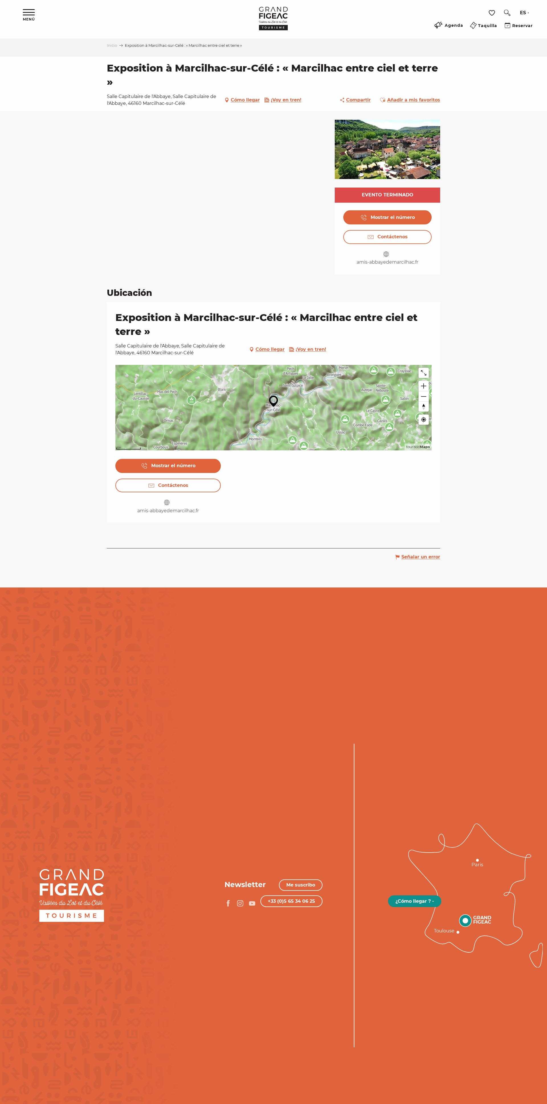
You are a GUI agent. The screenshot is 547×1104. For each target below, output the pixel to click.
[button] (507, 12)
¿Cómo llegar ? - (414, 901)
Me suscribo (300, 885)
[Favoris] (492, 13)
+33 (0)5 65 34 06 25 (291, 901)
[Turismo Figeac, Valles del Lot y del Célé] (273, 22)
